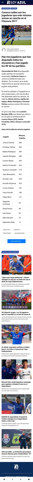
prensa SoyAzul (15, 49)
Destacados (6, 8)
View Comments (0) (16, 241)
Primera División (7, 233)
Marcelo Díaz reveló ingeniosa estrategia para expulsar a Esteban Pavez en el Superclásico (16, 384)
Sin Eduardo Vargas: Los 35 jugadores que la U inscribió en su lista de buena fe (16, 313)
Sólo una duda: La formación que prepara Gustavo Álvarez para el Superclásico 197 (16, 453)
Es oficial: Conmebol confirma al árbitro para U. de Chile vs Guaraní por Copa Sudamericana (16, 349)
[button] (2, 2)
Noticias (14, 8)
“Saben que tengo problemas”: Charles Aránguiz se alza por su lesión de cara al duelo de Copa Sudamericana (16, 280)
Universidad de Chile (19, 233)
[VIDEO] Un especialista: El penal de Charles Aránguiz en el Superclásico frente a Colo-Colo (14, 419)
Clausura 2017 (6, 229)
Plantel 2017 (17, 229)
